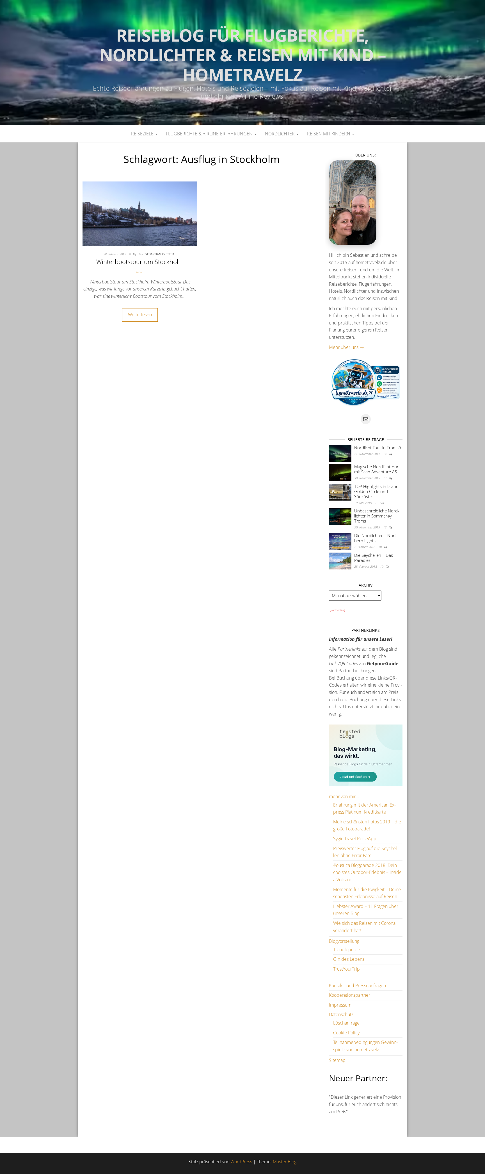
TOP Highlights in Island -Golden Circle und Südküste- (377, 491)
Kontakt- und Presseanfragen (357, 985)
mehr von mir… (344, 796)
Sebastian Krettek (159, 254)
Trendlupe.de (346, 949)
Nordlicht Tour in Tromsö (377, 447)
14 (385, 454)
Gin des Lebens (348, 959)
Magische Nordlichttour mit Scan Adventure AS (376, 469)
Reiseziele (143, 134)
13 (377, 503)
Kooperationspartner (349, 995)
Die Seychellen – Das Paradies (373, 557)
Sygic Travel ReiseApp (354, 838)
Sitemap (337, 1060)
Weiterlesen (140, 315)
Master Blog (284, 1162)
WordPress (241, 1162)
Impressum (340, 1005)
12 (385, 527)
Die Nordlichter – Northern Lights (375, 538)
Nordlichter (280, 134)
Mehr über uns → (346, 347)
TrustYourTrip (346, 969)
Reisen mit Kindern (329, 134)
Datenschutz (341, 1014)
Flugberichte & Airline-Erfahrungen (210, 134)
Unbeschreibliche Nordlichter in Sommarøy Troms (376, 516)
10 (380, 547)
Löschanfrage (346, 1023)
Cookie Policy (346, 1033)
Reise (139, 272)
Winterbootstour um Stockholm (140, 261)
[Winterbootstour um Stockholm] (140, 213)
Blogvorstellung (344, 941)
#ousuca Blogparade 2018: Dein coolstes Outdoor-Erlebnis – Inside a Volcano (367, 872)
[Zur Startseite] (242, 62)
